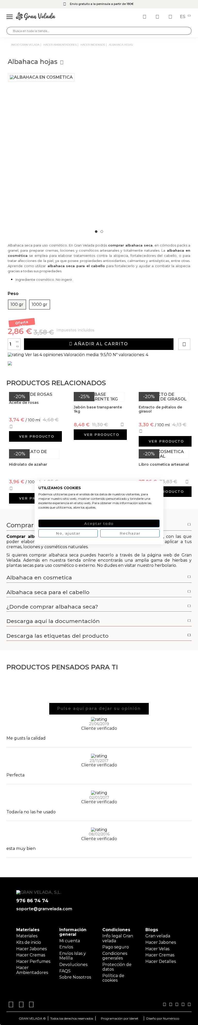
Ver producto (36, 436)
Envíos (66, 947)
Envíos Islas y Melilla (72, 956)
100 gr (17, 304)
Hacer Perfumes (33, 961)
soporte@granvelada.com (43, 909)
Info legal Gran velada (117, 938)
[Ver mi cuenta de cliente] (158, 17)
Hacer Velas (157, 948)
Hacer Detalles (160, 961)
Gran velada (157, 935)
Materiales (26, 935)
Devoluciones (73, 964)
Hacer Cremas (30, 955)
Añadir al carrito (100, 343)
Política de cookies (113, 978)
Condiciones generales (114, 956)
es (183, 16)
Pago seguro (115, 947)
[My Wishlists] (145, 17)
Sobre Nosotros (75, 977)
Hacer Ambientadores (32, 970)
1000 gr (39, 304)
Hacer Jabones (31, 948)
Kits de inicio (28, 942)
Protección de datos (116, 967)
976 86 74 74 (32, 901)
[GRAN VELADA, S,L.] (35, 16)
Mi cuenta (69, 940)
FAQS (65, 971)
